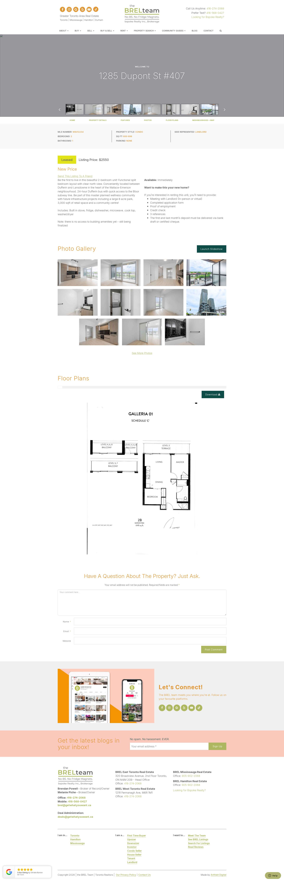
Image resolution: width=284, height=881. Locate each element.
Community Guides (173, 30)
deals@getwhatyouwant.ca (75, 817)
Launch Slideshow (212, 249)
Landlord (132, 862)
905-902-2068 (191, 776)
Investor (132, 847)
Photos (148, 120)
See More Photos (142, 353)
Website (67, 640)
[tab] (60, 387)
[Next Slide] (224, 109)
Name (67, 621)
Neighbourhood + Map (203, 120)
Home (72, 120)
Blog (194, 30)
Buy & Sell (106, 30)
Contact (208, 30)
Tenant (131, 858)
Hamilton (75, 839)
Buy (77, 30)
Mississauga (77, 843)
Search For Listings (199, 843)
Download (211, 394)
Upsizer (131, 839)
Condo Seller (134, 850)
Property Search (144, 30)
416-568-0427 (215, 13)
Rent (123, 30)
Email (67, 631)
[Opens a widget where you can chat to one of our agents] (273, 876)
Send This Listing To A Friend (75, 176)
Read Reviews (196, 847)
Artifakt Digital (218, 874)
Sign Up (217, 746)
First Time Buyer (136, 835)
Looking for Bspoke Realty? (207, 17)
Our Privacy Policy (126, 874)
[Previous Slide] (59, 109)
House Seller (134, 854)
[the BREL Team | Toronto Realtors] (142, 13)
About (63, 30)
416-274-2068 (215, 8)
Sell (90, 30)
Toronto (74, 835)
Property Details (97, 120)
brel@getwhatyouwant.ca (74, 805)
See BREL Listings (198, 839)
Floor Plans (172, 120)
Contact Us (144, 874)
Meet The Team (197, 835)
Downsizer (133, 843)
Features (125, 120)
